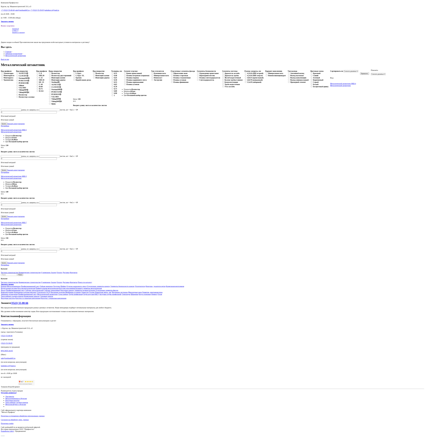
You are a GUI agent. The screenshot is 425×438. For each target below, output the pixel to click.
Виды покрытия (55, 71)
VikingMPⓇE (24, 92)
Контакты (73, 272)
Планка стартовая (180, 75)
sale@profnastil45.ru (22, 10)
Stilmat (21, 85)
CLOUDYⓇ (23, 76)
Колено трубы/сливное (234, 80)
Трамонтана (8, 80)
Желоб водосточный (233, 78)
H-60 (41, 87)
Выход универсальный (299, 80)
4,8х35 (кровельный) (255, 78)
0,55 (115, 82)
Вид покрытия (22, 71)
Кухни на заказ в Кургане (3, 435)
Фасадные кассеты (8, 298)
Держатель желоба (232, 73)
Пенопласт (158, 78)
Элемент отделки (130, 71)
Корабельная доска (83, 80)
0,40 (115, 75)
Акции (53, 272)
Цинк (53, 104)
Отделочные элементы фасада (183, 71)
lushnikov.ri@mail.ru (51, 10)
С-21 (41, 78)
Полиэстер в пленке (27, 97)
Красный (316, 73)
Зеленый (316, 78)
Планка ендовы (132, 78)
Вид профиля (6, 71)
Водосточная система (9, 288)
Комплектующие (231, 82)
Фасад (3, 290)
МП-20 (41, 75)
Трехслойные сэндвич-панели (12, 296)
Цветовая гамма (317, 71)
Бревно (79, 78)
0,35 (115, 73)
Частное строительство (9, 272)
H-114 (41, 91)
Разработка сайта (7, 431)
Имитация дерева (58, 80)
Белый (315, 84)
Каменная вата (160, 73)
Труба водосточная (232, 84)
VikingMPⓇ (23, 90)
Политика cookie (7, 423)
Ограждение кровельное (209, 73)
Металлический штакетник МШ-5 (14, 130)
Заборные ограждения (13, 54)
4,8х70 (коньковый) (255, 80)
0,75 (115, 89)
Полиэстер (23, 95)
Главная (8, 52)
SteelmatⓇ (55, 82)
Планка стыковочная (182, 78)
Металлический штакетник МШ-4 (343, 84)
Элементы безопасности (206, 71)
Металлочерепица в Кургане (16, 398)
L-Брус (78, 73)
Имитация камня (58, 78)
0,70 (115, 87)
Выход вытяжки (297, 75)
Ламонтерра (8, 73)
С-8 (40, 73)
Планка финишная (180, 82)
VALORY (22, 88)
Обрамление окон (180, 73)
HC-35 (41, 82)
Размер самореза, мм (252, 71)
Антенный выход (297, 73)
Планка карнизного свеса (136, 80)
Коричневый (318, 80)
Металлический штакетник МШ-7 (14, 223)
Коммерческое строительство (30, 272)
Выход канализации (298, 78)
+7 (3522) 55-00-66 (8, 10)
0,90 (115, 93)
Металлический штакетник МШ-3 (14, 176)
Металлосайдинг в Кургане (15, 404)
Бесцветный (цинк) (320, 87)
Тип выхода (292, 71)
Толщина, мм (116, 71)
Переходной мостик (207, 75)
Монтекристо (9, 75)
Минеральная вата (161, 75)
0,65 (115, 84)
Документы (9, 396)
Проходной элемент (298, 82)
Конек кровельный (134, 73)
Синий (315, 75)
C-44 (41, 84)
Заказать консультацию (16, 124)
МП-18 (41, 80)
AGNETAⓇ (23, 73)
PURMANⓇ (24, 83)
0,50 (115, 80)
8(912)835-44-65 (7, 351)
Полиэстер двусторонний (61, 75)
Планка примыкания (134, 82)
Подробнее (5, 126)
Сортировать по (337, 71)
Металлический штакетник (15, 56)
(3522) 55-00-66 (19, 303)
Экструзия (158, 80)
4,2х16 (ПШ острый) (255, 73)
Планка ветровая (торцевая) (137, 75)
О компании (46, 272)
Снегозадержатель (206, 80)
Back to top (5, 59)
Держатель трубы (232, 75)
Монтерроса (8, 78)
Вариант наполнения (273, 71)
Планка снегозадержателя (209, 78)
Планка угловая (132, 84)
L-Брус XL (80, 75)
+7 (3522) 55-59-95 (37, 10)
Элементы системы (230, 71)
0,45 (115, 78)
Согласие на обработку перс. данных (15, 420)
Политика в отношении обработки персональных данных (23, 416)
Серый (316, 82)
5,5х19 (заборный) (254, 82)
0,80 (115, 91)
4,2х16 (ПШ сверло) (255, 75)
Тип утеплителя (157, 71)
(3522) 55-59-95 (6, 343)
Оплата (59, 272)
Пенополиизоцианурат (277, 75)
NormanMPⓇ (24, 78)
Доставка (66, 272)
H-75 (41, 89)
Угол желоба (230, 87)
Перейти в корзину (18, 32)
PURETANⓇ (24, 81)
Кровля (3, 286)
